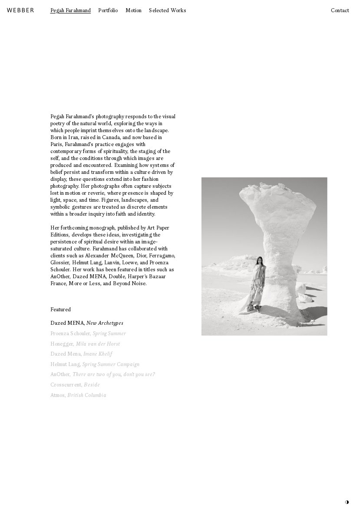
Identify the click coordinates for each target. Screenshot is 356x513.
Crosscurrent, (75, 384)
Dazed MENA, (86, 323)
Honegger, (85, 343)
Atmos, (78, 395)
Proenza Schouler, (88, 333)
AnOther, (102, 374)
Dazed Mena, (81, 353)
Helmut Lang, (95, 364)
